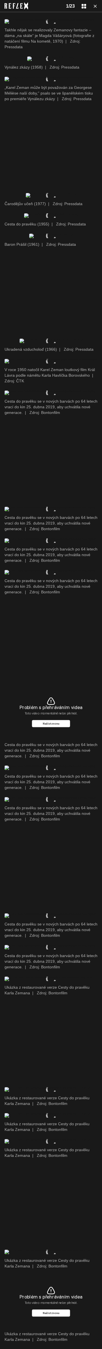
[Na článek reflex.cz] (16, 6)
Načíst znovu (51, 723)
